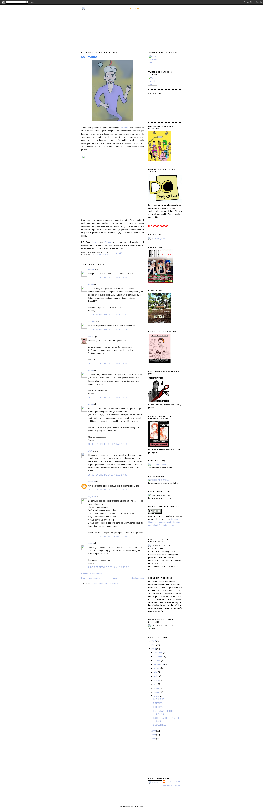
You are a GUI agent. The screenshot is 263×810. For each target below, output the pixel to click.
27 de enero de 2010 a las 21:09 (107, 314)
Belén (90, 336)
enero (156, 696)
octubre (157, 660)
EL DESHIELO (159, 725)
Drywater (92, 497)
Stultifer (91, 321)
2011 (153, 645)
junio (156, 676)
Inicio (115, 578)
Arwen (91, 284)
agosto (157, 668)
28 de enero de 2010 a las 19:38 (107, 475)
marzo (157, 688)
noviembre (159, 656)
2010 (153, 649)
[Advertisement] (162, 758)
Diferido (124, 127)
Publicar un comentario (91, 574)
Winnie (91, 269)
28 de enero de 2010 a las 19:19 (107, 444)
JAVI (90, 451)
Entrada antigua (137, 578)
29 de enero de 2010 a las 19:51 (107, 490)
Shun (105, 255)
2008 (153, 735)
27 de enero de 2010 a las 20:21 (107, 277)
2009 (153, 731)
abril (156, 684)
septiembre (159, 664)
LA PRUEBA (89, 56)
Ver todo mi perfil (172, 786)
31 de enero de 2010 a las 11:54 (107, 536)
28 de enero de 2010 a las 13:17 (107, 397)
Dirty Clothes (173, 781)
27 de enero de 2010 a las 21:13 (107, 329)
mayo (156, 680)
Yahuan (91, 482)
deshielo (97, 255)
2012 (153, 641)
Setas (94, 242)
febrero (157, 692)
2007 (153, 739)
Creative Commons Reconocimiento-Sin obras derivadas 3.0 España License (164, 522)
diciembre (158, 652)
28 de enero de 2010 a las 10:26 (107, 363)
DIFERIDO (158, 703)
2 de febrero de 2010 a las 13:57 (108, 567)
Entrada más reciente (90, 578)
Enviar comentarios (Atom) (106, 583)
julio (156, 672)
